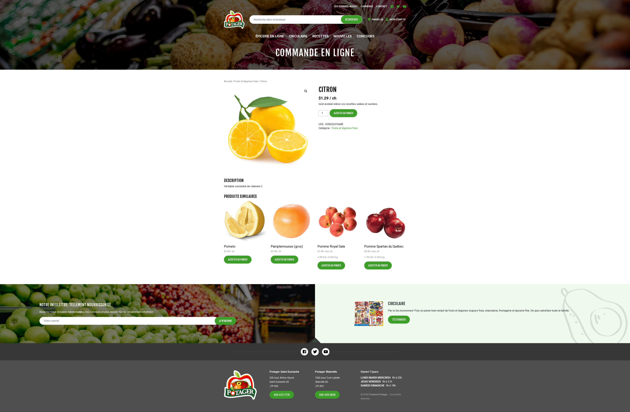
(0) (377, 19)
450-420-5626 (327, 394)
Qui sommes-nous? (345, 6)
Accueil (228, 81)
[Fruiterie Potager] (234, 19)
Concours (366, 36)
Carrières (367, 6)
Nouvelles (343, 36)
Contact (381, 6)
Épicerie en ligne (270, 36)
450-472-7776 (282, 394)
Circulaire (298, 36)
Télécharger (399, 319)
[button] (306, 91)
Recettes (320, 36)
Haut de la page (315, 340)
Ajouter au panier (343, 113)
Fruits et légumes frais (246, 81)
